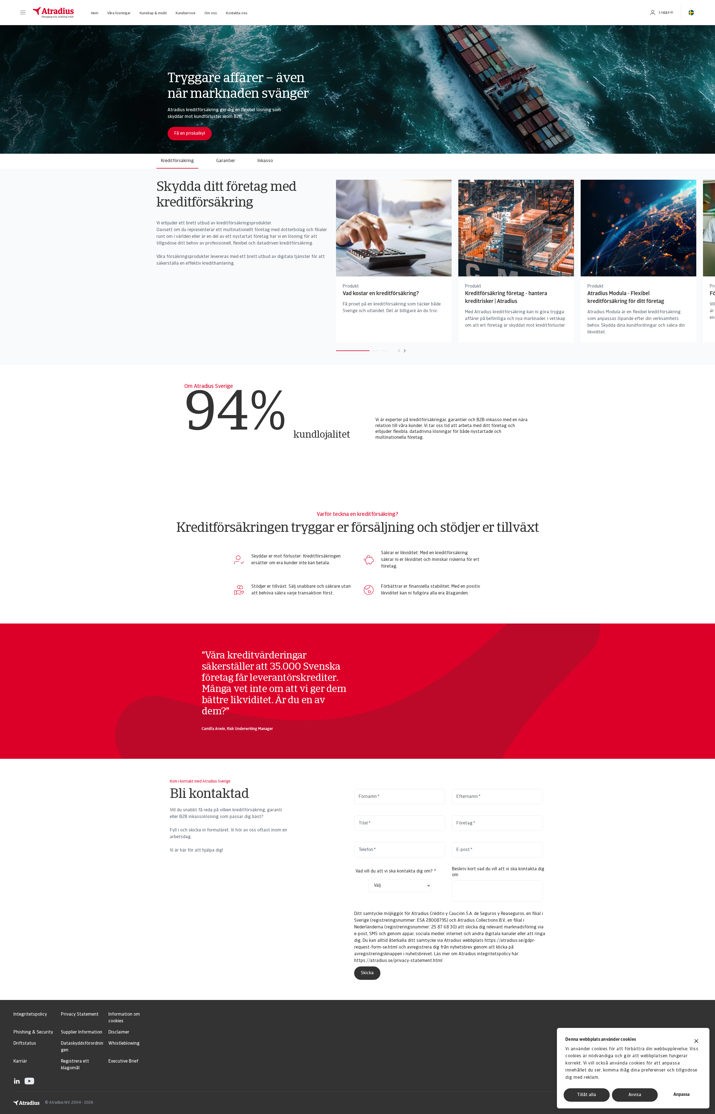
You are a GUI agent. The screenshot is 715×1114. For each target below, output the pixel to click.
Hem (94, 13)
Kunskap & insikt (153, 13)
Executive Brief (123, 1061)
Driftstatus (24, 1043)
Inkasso (265, 161)
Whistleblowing (124, 1043)
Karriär (20, 1061)
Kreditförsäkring (177, 161)
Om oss (210, 13)
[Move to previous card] (399, 351)
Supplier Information (81, 1032)
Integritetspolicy (30, 1014)
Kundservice (186, 13)
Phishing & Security (33, 1032)
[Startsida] (53, 12)
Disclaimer (118, 1032)
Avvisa (634, 1095)
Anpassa (681, 1094)
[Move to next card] (404, 351)
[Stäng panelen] (696, 1041)
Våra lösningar (119, 13)
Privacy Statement (80, 1014)
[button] (22, 12)
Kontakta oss (236, 13)
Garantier (225, 161)
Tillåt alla (586, 1095)
